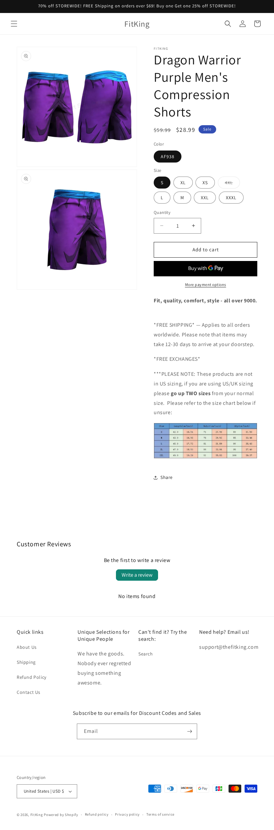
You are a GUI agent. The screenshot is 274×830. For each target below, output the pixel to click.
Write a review (137, 574)
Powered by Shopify (61, 814)
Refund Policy (31, 677)
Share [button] (166, 477)
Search (145, 654)
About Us (27, 647)
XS (205, 183)
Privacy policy (127, 814)
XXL (205, 198)
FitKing (36, 814)
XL (183, 183)
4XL (232, 184)
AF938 (167, 157)
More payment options (205, 284)
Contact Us (28, 692)
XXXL (231, 198)
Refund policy (97, 814)
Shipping (26, 662)
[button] (14, 23)
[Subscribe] (189, 731)
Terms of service (160, 814)
